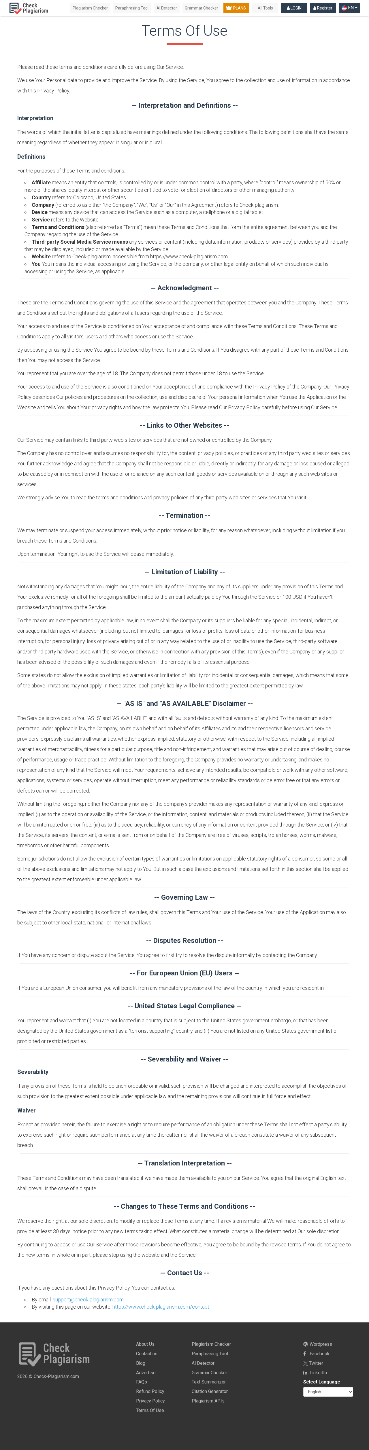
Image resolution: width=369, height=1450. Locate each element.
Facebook (319, 1353)
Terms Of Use (150, 1410)
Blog (140, 1363)
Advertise (146, 1372)
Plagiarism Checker (90, 8)
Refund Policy (150, 1391)
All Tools (265, 8)
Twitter (315, 1363)
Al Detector (167, 8)
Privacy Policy (150, 1401)
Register (324, 8)
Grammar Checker (201, 8)
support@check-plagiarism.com (88, 1300)
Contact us (146, 1353)
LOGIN (296, 8)
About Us (145, 1344)
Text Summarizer (209, 1382)
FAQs (141, 1382)
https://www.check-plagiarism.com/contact (160, 1307)
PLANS (239, 8)
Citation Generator (210, 1391)
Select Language (321, 1382)
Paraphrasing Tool (131, 8)
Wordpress (320, 1344)
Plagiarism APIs (208, 1401)
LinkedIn (317, 1372)
